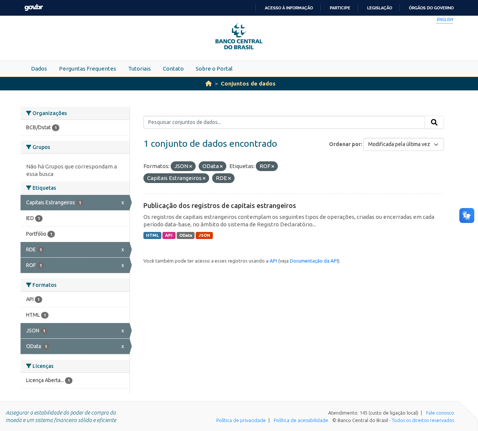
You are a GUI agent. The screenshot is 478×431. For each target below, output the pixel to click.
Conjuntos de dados (248, 83)
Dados (39, 68)
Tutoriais (139, 68)
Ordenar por (345, 144)
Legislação (379, 7)
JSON (204, 235)
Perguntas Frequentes (87, 68)
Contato (173, 68)
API (169, 235)
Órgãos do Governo (431, 7)
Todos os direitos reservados (423, 420)
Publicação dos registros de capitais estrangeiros (219, 205)
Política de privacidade (241, 420)
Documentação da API (314, 260)
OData (185, 235)
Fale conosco (440, 412)
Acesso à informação (289, 7)
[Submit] (434, 122)
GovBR (33, 7)
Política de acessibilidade (301, 420)
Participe (340, 7)
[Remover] (190, 166)
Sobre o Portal (214, 68)
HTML (152, 235)
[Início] (208, 83)
